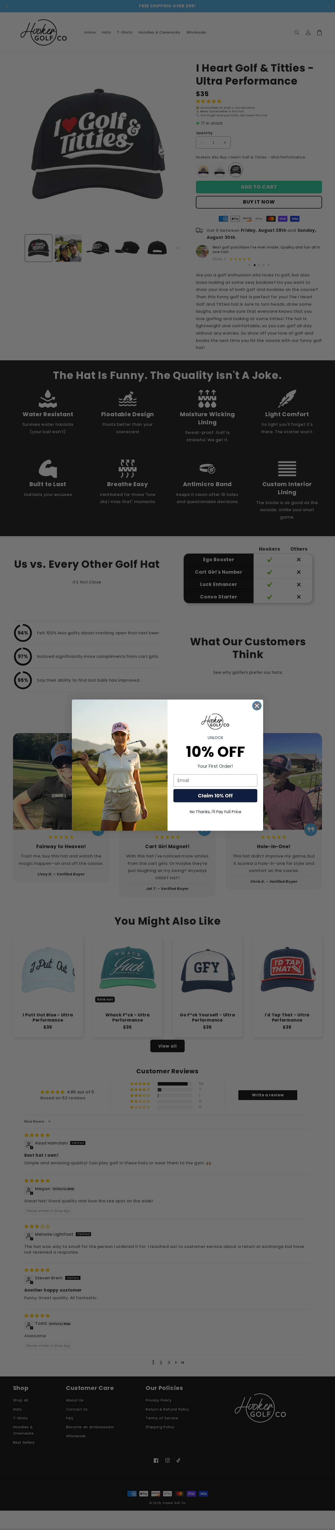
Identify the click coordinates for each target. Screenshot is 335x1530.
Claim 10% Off (215, 795)
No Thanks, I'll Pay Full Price (215, 812)
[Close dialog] (257, 705)
